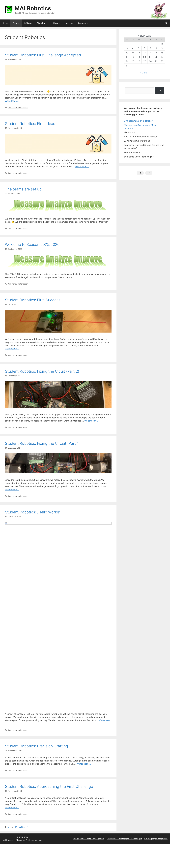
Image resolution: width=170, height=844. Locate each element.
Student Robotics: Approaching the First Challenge (49, 786)
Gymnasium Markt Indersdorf (138, 121)
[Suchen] (159, 90)
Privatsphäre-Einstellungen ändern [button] (88, 839)
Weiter (23, 827)
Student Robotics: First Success (32, 300)
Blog (15, 23)
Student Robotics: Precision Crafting (36, 746)
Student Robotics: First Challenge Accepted (43, 55)
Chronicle (41, 23)
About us (69, 23)
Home (5, 23)
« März (143, 72)
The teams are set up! (24, 189)
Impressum (83, 23)
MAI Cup (28, 23)
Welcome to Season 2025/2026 (32, 244)
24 (16, 827)
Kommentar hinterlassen (18, 107)
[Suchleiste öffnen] (166, 23)
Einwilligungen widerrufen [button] (156, 839)
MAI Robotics (33, 8)
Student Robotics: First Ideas (30, 123)
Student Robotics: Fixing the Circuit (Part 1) (42, 443)
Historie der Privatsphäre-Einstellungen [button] (124, 839)
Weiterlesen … (12, 101)
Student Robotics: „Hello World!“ (32, 512)
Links (55, 23)
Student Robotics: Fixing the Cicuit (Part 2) (42, 371)
